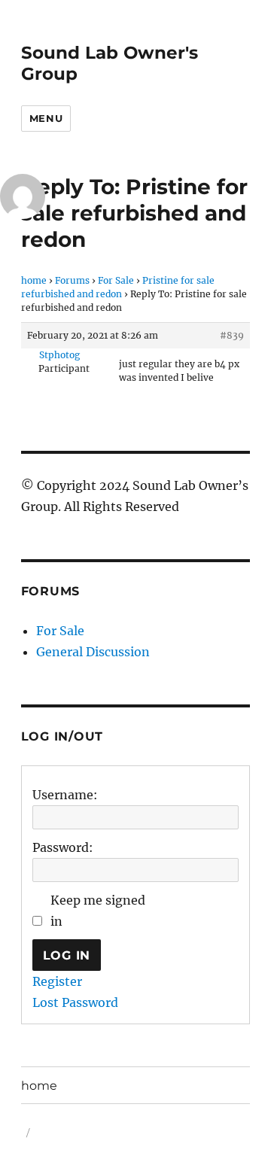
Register (57, 981)
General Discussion (93, 651)
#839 (232, 335)
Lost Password (75, 1002)
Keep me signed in (97, 911)
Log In (67, 955)
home (34, 280)
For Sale (116, 280)
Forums (72, 280)
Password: (62, 847)
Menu (45, 118)
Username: (65, 794)
